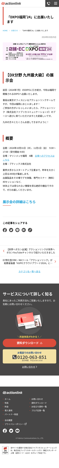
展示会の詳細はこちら (19, 201)
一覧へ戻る (29, 271)
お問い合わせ (28, 367)
